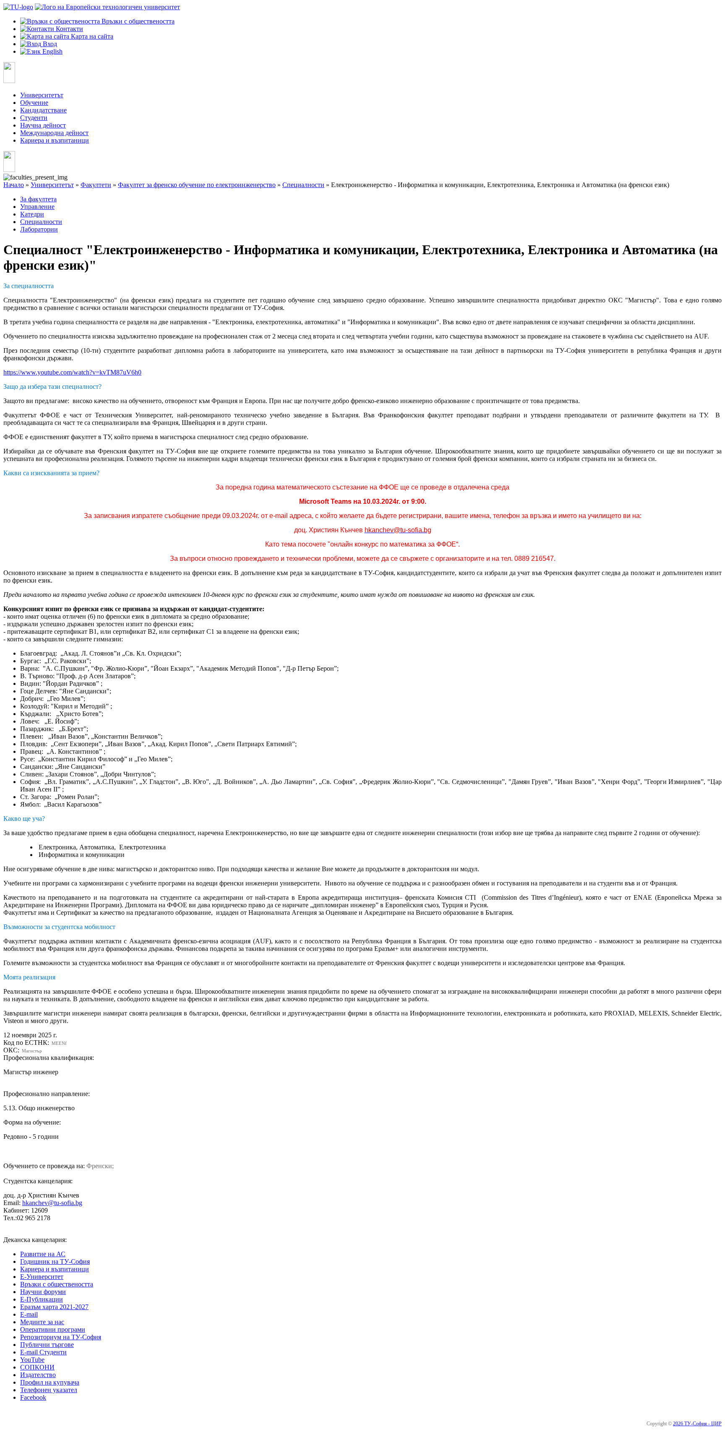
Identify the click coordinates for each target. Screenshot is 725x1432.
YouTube (32, 1359)
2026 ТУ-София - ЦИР (697, 1424)
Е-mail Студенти (43, 1352)
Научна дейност (43, 125)
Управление (37, 206)
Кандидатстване (43, 110)
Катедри (32, 214)
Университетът (41, 95)
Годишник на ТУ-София (55, 1261)
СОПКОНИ (37, 1367)
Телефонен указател (48, 1389)
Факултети (96, 184)
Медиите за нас (42, 1321)
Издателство (38, 1374)
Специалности (303, 184)
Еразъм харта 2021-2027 (54, 1306)
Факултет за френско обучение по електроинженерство (197, 184)
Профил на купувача (49, 1382)
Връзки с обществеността (56, 1284)
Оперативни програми (52, 1329)
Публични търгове (47, 1344)
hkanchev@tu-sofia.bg (52, 1202)
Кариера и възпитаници (54, 140)
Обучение (34, 102)
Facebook (33, 1397)
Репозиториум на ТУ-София (60, 1337)
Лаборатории (39, 229)
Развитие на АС (42, 1254)
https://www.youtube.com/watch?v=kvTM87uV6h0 (72, 372)
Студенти (33, 117)
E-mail (29, 1314)
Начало (13, 184)
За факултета (38, 199)
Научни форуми (43, 1291)
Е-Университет (41, 1276)
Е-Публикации (41, 1299)
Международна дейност (54, 132)
